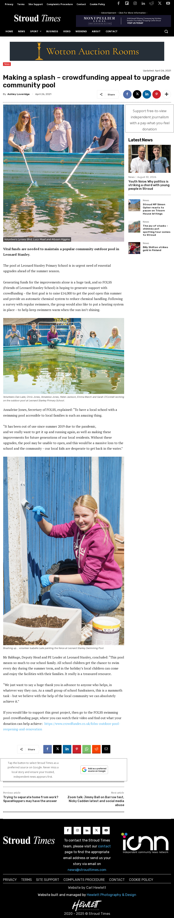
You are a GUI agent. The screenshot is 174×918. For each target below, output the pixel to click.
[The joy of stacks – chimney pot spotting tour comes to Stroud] (134, 227)
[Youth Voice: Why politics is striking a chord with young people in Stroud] (149, 159)
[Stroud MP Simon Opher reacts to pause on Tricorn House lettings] (134, 205)
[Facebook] (118, 4)
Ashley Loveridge (18, 94)
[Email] (106, 749)
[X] (160, 4)
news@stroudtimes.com (87, 870)
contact (104, 846)
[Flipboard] (127, 4)
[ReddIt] (96, 749)
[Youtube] (168, 4)
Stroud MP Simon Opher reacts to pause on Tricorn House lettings (154, 209)
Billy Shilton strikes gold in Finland (155, 249)
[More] (166, 94)
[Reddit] (152, 4)
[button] (166, 31)
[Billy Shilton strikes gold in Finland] (134, 248)
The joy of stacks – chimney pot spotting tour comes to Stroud (156, 230)
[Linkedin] (143, 4)
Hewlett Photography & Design (111, 895)
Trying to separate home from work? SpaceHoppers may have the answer (30, 799)
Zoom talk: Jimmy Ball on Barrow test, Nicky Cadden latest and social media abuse (95, 801)
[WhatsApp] (86, 749)
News (7, 64)
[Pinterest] (156, 94)
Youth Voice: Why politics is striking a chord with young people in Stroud (149, 185)
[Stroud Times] (37, 19)
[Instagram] (135, 4)
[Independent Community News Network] (145, 843)
